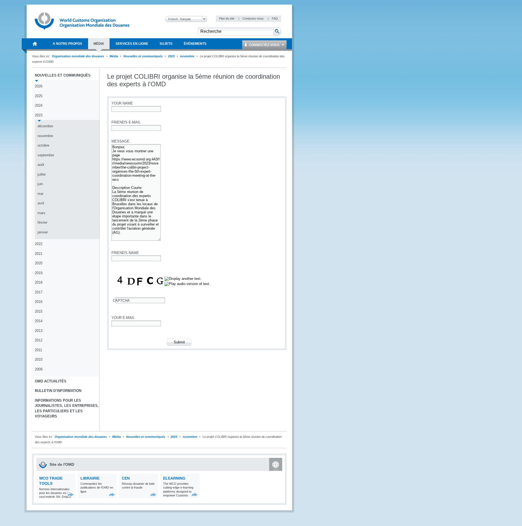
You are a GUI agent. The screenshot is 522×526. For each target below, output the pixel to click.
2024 (38, 105)
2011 (38, 350)
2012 (38, 340)
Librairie (90, 478)
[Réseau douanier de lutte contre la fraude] (153, 495)
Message (120, 141)
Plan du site (227, 18)
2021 (38, 254)
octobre (43, 145)
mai (40, 194)
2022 (38, 244)
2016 (38, 302)
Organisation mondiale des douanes (78, 56)
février (42, 222)
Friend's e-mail (126, 122)
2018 (38, 282)
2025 (38, 96)
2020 (38, 263)
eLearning (174, 478)
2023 (171, 56)
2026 (38, 86)
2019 (38, 273)
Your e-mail (123, 318)
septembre (46, 155)
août (41, 165)
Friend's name (125, 253)
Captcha (121, 301)
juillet (42, 174)
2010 (38, 359)
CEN (126, 478)
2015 (38, 311)
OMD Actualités (50, 381)
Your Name (122, 103)
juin (40, 184)
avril (41, 203)
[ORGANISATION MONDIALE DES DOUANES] (35, 43)
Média (114, 56)
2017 (38, 292)
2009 (38, 369)
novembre (187, 56)
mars (41, 213)
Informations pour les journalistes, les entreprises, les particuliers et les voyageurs (67, 408)
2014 (38, 321)
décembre (45, 126)
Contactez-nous (254, 18)
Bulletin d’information (58, 391)
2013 (38, 331)
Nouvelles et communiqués (143, 56)
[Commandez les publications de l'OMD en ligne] (112, 495)
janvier (43, 232)
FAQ (275, 18)
